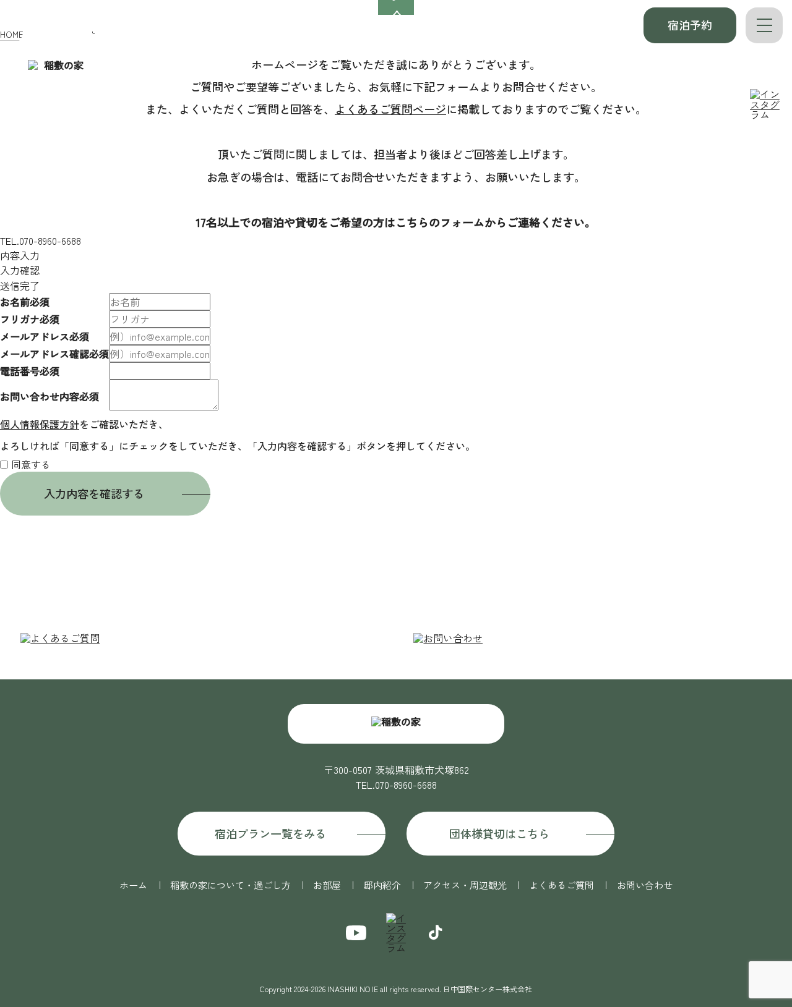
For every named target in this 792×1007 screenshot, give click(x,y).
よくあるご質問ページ (390, 109)
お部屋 (366, 28)
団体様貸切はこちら (499, 833)
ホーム (173, 28)
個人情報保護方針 (39, 424)
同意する (31, 464)
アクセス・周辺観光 (504, 28)
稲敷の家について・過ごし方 (269, 28)
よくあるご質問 (600, 28)
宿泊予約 (690, 25)
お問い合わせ (645, 884)
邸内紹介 (421, 28)
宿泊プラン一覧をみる (270, 833)
